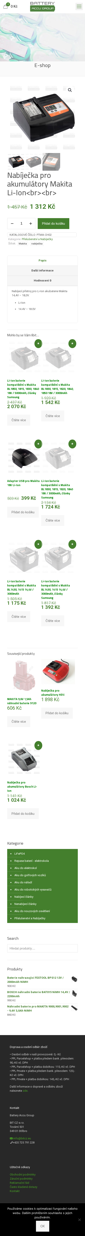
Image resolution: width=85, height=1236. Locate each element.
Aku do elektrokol (25, 868)
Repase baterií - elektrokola (31, 860)
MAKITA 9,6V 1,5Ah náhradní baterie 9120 (21, 701)
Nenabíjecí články (25, 904)
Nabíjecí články (23, 896)
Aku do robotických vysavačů (32, 889)
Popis (42, 260)
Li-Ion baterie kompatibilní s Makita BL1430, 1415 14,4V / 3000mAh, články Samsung (55, 589)
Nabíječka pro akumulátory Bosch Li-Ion (22, 786)
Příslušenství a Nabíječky (37, 239)
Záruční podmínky (21, 1178)
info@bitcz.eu (22, 1138)
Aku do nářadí (23, 882)
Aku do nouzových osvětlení (32, 911)
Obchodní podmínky (23, 1174)
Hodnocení (42, 280)
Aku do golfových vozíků (30, 875)
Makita (23, 243)
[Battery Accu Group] (42, 6)
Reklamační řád (19, 1182)
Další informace (42, 270)
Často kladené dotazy (23, 1187)
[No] (79, 1219)
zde (25, 1090)
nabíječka (36, 243)
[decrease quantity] (12, 223)
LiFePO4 (19, 853)
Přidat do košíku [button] (23, 512)
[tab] (42, 261)
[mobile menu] (79, 6)
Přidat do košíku (53, 224)
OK (42, 1226)
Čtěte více (19, 420)
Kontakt (15, 1191)
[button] (70, 90)
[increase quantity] (30, 223)
